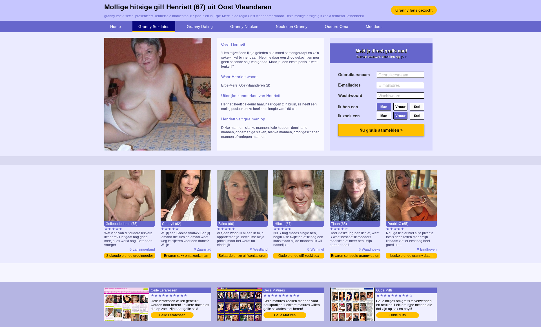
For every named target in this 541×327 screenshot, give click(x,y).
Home (115, 26)
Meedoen (374, 26)
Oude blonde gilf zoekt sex (298, 256)
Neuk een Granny (291, 26)
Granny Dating (200, 26)
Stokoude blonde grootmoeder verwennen (129, 256)
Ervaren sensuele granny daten (355, 256)
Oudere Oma (336, 26)
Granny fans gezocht (414, 10)
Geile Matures (285, 315)
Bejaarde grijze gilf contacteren (242, 256)
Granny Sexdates (153, 26)
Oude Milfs (397, 315)
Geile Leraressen (172, 315)
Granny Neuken (244, 26)
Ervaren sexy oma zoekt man (186, 256)
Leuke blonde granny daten (411, 256)
